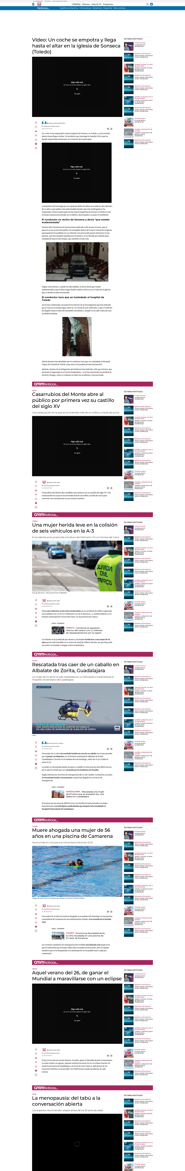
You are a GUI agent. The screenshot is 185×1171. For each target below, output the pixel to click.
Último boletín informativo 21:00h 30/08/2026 (144, 88)
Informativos (85, 8)
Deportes (107, 8)
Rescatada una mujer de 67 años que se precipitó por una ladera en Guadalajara (85, 794)
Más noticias (119, 8)
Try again (77, 93)
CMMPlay (77, 4)
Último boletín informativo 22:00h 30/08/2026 (144, 78)
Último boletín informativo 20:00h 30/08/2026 (144, 110)
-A (111, 129)
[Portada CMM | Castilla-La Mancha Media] (39, 4)
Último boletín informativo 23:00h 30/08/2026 (144, 56)
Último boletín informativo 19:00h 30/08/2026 (144, 142)
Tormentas (48, 1)
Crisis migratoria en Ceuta (60, 1)
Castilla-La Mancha (69, 8)
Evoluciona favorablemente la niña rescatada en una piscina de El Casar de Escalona (85, 935)
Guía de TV (97, 4)
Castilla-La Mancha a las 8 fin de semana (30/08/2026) (143, 102)
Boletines (97, 8)
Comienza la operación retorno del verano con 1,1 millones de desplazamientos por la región (84, 630)
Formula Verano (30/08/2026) (140, 121)
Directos (86, 4)
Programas (108, 4)
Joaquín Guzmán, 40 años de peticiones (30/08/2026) (143, 69)
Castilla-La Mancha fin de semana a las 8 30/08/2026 (143, 134)
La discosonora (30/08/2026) (140, 45)
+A (108, 129)
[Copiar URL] (77, 89)
